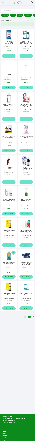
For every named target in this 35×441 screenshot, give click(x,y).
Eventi (4, 437)
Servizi (4, 431)
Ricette (4, 433)
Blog (4, 440)
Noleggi (5, 435)
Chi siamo (5, 429)
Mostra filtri (6, 20)
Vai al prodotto (9, 56)
